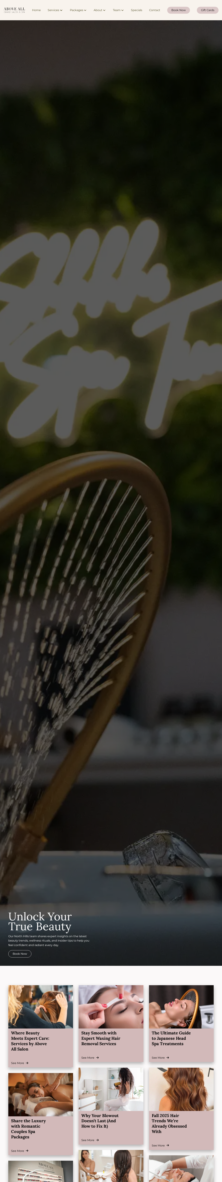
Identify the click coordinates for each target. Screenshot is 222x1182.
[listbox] (78, 10)
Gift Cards (207, 10)
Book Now (178, 10)
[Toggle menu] (61, 10)
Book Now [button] (20, 953)
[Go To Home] (14, 10)
